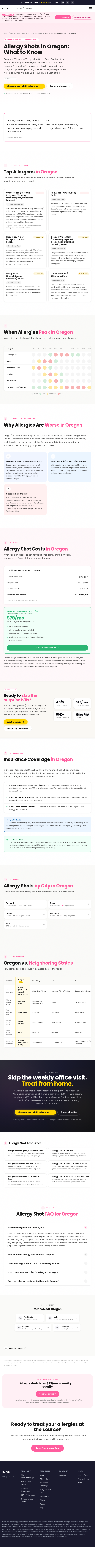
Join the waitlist (63, 17)
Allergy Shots (27, 33)
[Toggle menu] (90, 8)
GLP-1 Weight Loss (28, 1495)
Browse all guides (69, 1112)
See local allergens (58, 86)
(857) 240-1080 (24, 8)
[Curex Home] (8, 8)
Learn (6, 33)
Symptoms (44, 1496)
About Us (62, 1475)
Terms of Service (84, 1479)
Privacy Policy (83, 1475)
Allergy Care (15, 33)
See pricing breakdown (17, 728)
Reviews (43, 1504)
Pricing (42, 1500)
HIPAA (80, 1483)
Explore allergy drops (82, 17)
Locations (39, 33)
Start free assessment (46, 647)
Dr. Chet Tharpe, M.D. (24, 93)
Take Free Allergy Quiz (47, 1448)
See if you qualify (47, 1394)
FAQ (41, 1508)
